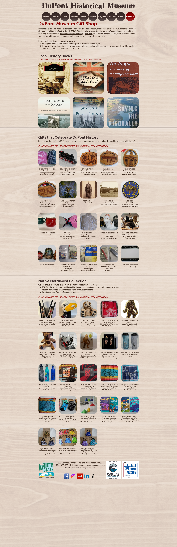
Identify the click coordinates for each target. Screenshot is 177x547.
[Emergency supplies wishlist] (93, 476)
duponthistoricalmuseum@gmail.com (76, 34)
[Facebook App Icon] (66, 476)
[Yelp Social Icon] (80, 476)
